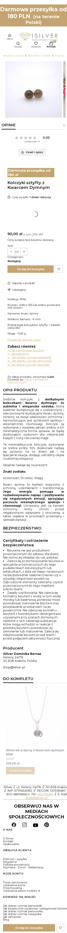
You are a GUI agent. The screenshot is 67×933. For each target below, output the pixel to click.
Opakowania (11, 844)
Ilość (10, 245)
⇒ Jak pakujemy (18, 354)
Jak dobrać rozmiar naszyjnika (22, 914)
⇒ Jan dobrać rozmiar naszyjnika (28, 364)
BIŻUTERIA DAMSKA (39, 55)
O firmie (8, 838)
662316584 (45, 794)
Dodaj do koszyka (30, 269)
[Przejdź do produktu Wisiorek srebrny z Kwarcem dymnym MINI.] (36, 716)
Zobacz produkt (20, 770)
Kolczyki (59, 55)
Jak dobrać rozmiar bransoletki (22, 905)
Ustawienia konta (14, 885)
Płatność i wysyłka (15, 859)
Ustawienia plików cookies (20, 890)
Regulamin (10, 862)
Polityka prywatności (16, 864)
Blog (6, 919)
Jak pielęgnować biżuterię (27, 350)
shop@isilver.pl (14, 667)
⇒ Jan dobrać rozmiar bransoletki (29, 357)
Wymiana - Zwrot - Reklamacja (23, 867)
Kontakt (8, 841)
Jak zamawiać (12, 917)
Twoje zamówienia (15, 882)
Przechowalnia (12, 888)
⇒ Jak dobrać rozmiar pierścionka (29, 361)
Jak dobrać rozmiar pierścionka (23, 911)
